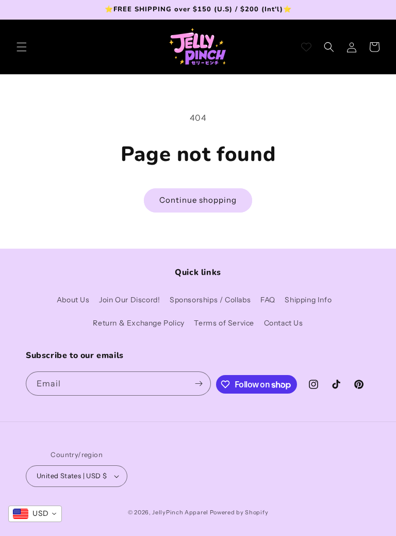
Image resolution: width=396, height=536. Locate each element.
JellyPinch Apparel (180, 512)
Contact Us (283, 323)
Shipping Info (308, 299)
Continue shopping (198, 200)
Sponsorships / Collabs (210, 299)
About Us (73, 299)
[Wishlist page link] (306, 47)
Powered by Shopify (239, 512)
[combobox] (35, 514)
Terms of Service (224, 323)
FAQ (267, 299)
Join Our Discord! (129, 299)
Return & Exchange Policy (138, 323)
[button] (21, 47)
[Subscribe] (199, 383)
